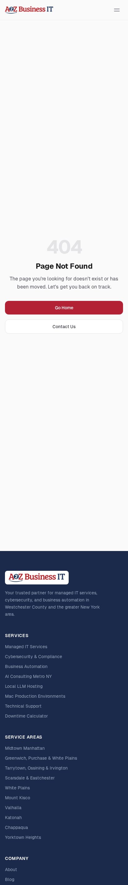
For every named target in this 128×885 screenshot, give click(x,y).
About (11, 869)
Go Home (64, 307)
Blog (9, 879)
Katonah (13, 817)
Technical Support (23, 706)
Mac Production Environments (35, 696)
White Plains (17, 787)
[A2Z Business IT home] (29, 10)
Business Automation (26, 666)
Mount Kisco (17, 797)
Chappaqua (16, 827)
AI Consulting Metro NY (28, 676)
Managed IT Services (26, 646)
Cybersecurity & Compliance (33, 656)
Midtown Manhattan (25, 748)
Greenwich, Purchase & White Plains (41, 758)
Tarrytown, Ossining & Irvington (36, 768)
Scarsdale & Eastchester (30, 777)
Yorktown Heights (23, 837)
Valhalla (13, 807)
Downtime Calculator (26, 716)
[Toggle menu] (117, 10)
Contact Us (64, 326)
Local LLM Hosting (24, 686)
